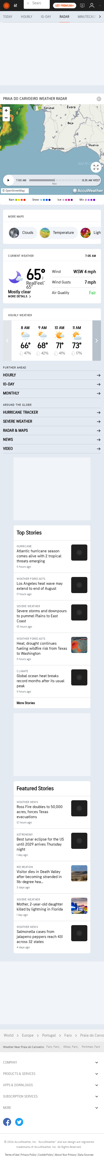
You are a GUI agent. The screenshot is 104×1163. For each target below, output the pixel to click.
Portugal (49, 1035)
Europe (28, 1035)
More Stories (26, 703)
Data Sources (85, 1154)
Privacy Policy (29, 1154)
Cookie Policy (46, 1154)
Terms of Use (12, 1154)
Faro (68, 1035)
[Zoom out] (6, 117)
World (8, 1035)
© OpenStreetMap (13, 191)
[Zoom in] (6, 110)
